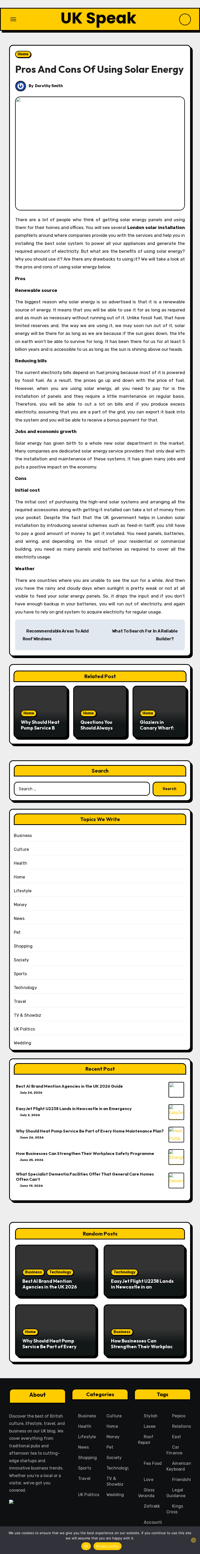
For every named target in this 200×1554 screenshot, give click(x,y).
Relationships (185, 1426)
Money (20, 904)
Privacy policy (107, 1546)
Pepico (178, 1415)
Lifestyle (23, 890)
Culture (21, 849)
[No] (193, 1540)
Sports (20, 973)
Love (148, 1479)
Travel (20, 1001)
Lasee (149, 1426)
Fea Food (153, 1463)
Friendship (182, 1479)
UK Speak (98, 18)
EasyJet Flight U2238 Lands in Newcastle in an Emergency (74, 1108)
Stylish (151, 1415)
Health (20, 863)
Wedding (22, 1042)
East (176, 1436)
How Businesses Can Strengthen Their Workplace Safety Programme (85, 1153)
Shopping (23, 946)
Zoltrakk (152, 1506)
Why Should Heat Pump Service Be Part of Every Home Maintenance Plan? (90, 1131)
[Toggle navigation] (13, 19)
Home (23, 54)
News (19, 918)
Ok (86, 1546)
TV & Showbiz (27, 1015)
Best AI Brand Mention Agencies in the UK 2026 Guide (69, 1086)
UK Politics (24, 1029)
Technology (25, 987)
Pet (17, 932)
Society (21, 959)
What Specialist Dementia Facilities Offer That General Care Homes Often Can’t (85, 1176)
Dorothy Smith (49, 86)
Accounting (155, 1522)
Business (23, 835)
